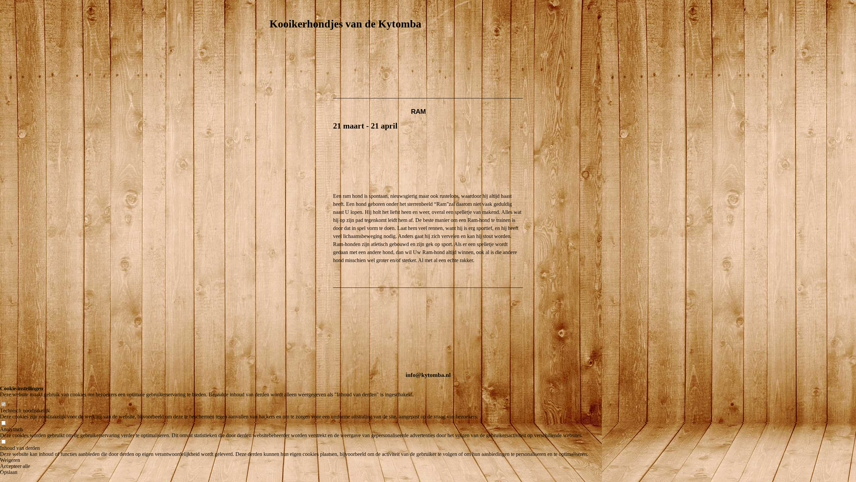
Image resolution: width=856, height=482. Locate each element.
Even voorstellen (285, 95)
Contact (275, 260)
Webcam (275, 150)
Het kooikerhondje (286, 128)
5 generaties (279, 117)
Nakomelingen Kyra (288, 183)
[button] (294, 460)
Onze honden (280, 106)
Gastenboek (279, 249)
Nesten (274, 172)
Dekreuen (277, 161)
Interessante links (286, 271)
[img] (428, 58)
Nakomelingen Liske (288, 205)
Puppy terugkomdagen (290, 216)
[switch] (3, 404)
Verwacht (277, 139)
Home (272, 84)
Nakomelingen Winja (289, 194)
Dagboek (276, 227)
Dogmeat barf (281, 238)
